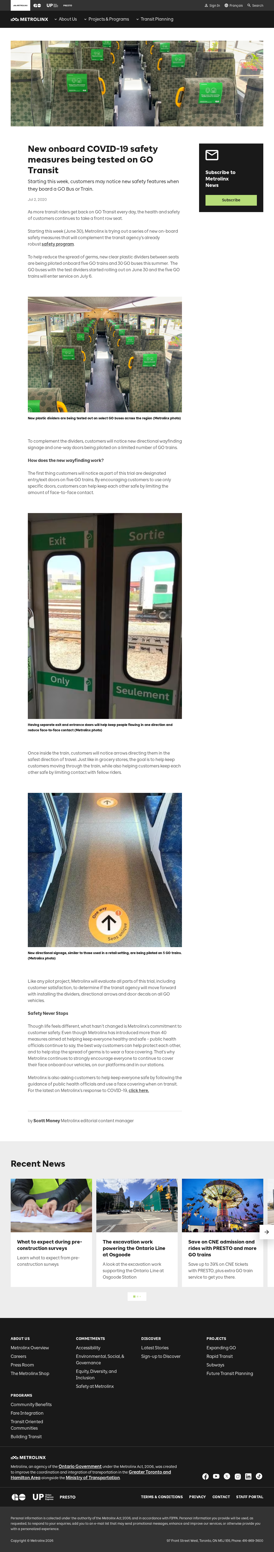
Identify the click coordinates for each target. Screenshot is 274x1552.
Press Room (22, 1365)
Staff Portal (249, 1497)
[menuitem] (65, 19)
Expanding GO (221, 1347)
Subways (215, 1365)
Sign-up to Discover (161, 1356)
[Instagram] (237, 1476)
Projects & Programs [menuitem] (109, 19)
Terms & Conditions (162, 1497)
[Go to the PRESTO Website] (68, 5)
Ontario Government (80, 1466)
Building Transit (26, 1436)
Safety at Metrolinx (95, 1386)
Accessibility (88, 1347)
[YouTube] (216, 1476)
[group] (65, 19)
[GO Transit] (18, 1497)
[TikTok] (259, 1476)
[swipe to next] (267, 1232)
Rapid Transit (220, 1356)
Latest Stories (155, 1347)
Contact (221, 1497)
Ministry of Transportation (93, 1477)
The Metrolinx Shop (30, 1373)
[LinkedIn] (248, 1476)
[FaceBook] (205, 1476)
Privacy (197, 1497)
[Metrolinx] (28, 1457)
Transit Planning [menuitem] (157, 19)
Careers (18, 1356)
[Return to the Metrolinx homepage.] (29, 19)
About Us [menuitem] (68, 19)
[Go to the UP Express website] (52, 5)
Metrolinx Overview (30, 1347)
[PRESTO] (68, 1497)
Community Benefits (31, 1404)
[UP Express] (43, 1497)
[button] (37, 5)
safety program (58, 244)
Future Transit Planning (230, 1373)
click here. (139, 1090)
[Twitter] (227, 1476)
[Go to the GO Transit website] (37, 5)
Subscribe (231, 200)
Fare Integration (27, 1413)
